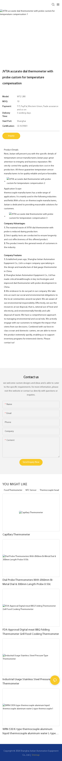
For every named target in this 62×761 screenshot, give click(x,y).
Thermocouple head (49, 490)
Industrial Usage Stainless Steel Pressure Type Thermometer (29, 681)
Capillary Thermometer (16, 534)
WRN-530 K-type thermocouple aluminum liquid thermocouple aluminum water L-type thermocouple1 (29, 732)
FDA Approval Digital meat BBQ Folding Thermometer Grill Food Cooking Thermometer (31, 632)
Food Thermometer (13, 490)
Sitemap (35, 755)
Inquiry (11, 136)
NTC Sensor (31, 490)
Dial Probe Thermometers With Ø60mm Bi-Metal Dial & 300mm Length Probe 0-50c (28, 582)
